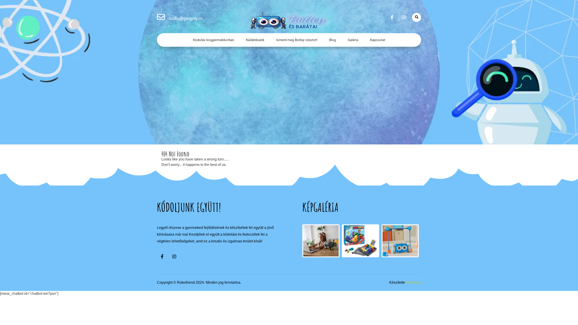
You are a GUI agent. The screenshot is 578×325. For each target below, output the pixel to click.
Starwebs (413, 282)
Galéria (353, 40)
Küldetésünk (255, 40)
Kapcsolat (377, 40)
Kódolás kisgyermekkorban (213, 40)
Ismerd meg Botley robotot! (296, 40)
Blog (332, 40)
